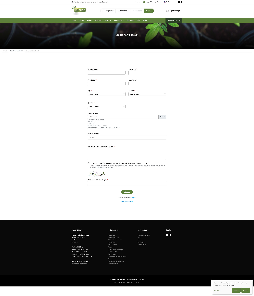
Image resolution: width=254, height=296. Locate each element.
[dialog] (232, 287)
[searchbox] (127, 137)
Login (178, 11)
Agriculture (111, 235)
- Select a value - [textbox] (94, 94)
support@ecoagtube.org (153, 2)
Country (90, 103)
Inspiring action (113, 252)
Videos (89, 20)
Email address (93, 69)
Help (145, 20)
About (81, 20)
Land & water (112, 254)
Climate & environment (115, 240)
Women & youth (113, 263)
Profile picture (93, 113)
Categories (118, 20)
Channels (98, 20)
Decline (236, 290)
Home (74, 20)
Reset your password (32, 51)
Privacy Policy (142, 244)
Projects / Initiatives (144, 235)
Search (149, 11)
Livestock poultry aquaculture (117, 256)
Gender (131, 91)
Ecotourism (111, 242)
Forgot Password (127, 201)
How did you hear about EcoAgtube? (101, 147)
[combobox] (170, 2)
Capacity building (113, 237)
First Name (92, 80)
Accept (245, 290)
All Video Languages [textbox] (123, 11)
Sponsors (130, 20)
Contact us (138, 2)
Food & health (112, 244)
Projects (108, 20)
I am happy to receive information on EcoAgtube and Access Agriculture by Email (119, 163)
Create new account (16, 51)
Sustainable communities (116, 261)
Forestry (110, 247)
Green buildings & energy (115, 249)
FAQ (138, 20)
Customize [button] (217, 290)
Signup (172, 11)
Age (89, 91)
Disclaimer (141, 242)
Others (110, 259)
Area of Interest (93, 134)
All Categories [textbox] (108, 11)
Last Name (132, 80)
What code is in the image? (97, 180)
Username (132, 69)
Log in (5, 51)
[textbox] (170, 2)
